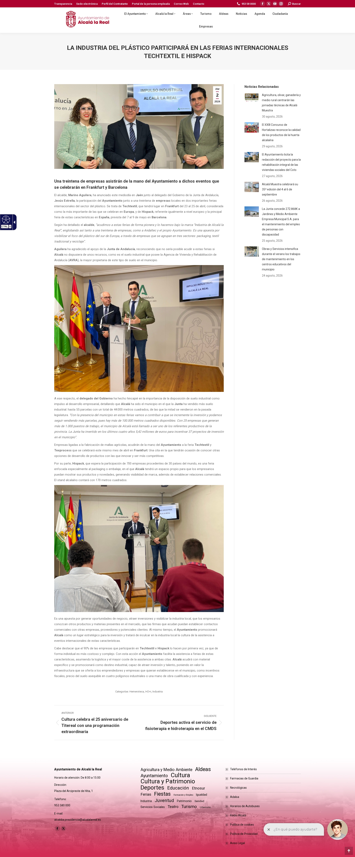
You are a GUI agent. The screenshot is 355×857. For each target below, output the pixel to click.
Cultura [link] (180, 775)
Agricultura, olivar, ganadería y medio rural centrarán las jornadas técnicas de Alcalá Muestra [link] (281, 102)
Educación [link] (178, 788)
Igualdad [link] (201, 794)
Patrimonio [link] (184, 801)
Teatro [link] (173, 806)
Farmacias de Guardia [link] (244, 778)
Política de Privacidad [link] (244, 833)
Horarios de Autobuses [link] (245, 806)
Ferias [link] (146, 794)
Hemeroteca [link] (136, 691)
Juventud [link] (164, 800)
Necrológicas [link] (238, 787)
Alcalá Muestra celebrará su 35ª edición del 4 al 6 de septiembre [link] (280, 189)
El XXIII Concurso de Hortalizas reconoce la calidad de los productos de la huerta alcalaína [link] (281, 132)
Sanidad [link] (199, 801)
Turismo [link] (189, 806)
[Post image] (251, 98)
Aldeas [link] (203, 769)
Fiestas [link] (162, 793)
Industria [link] (157, 691)
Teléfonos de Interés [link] (243, 769)
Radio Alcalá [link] (238, 815)
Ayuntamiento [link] (154, 775)
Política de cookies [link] (242, 824)
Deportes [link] (152, 787)
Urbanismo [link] (205, 807)
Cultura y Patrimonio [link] (168, 781)
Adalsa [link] (234, 797)
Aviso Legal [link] (237, 843)
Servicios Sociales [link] (153, 807)
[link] (5, 219)
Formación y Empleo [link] (183, 795)
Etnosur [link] (198, 788)
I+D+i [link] (148, 691)
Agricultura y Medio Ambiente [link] (166, 769)
